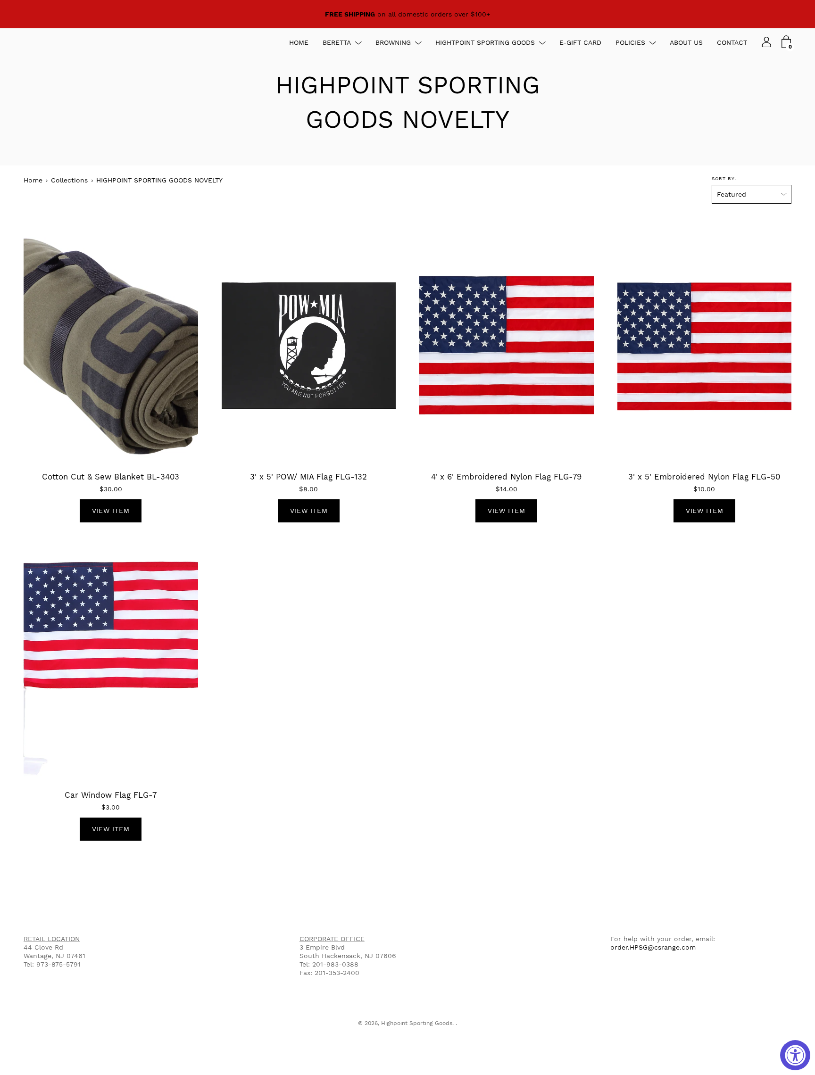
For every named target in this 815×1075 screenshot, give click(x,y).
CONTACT (732, 42)
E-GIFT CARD (580, 42)
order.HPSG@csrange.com (653, 947)
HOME (298, 42)
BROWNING (393, 42)
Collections (69, 180)
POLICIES (630, 42)
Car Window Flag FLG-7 (111, 795)
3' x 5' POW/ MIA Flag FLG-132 (308, 476)
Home (33, 180)
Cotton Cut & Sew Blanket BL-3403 (110, 476)
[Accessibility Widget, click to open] (795, 1055)
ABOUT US (686, 42)
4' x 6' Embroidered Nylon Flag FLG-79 (506, 476)
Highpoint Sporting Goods (416, 1023)
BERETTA (337, 42)
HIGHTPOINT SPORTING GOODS (485, 42)
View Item (110, 510)
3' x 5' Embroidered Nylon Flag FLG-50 (704, 476)
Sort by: (724, 178)
